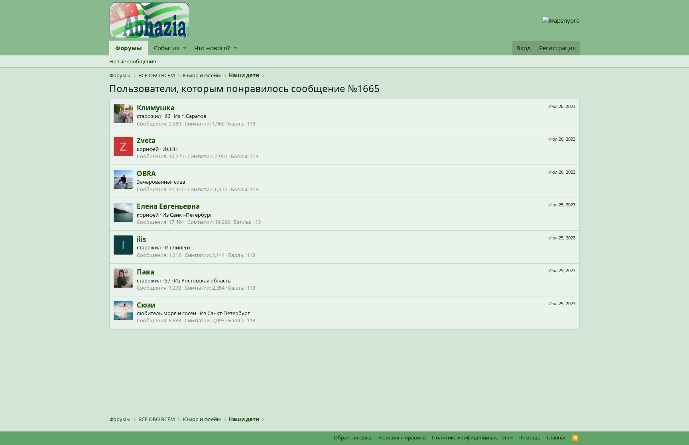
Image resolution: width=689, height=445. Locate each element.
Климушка (156, 107)
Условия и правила (402, 437)
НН (174, 149)
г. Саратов (193, 116)
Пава (145, 271)
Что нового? (212, 48)
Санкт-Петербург (191, 214)
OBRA (146, 173)
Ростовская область (206, 280)
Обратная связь (353, 437)
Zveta (146, 140)
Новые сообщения (132, 61)
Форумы (128, 48)
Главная (557, 437)
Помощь (529, 437)
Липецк (181, 247)
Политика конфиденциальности (472, 437)
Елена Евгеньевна (168, 206)
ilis (141, 239)
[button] (185, 48)
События (166, 48)
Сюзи (146, 305)
